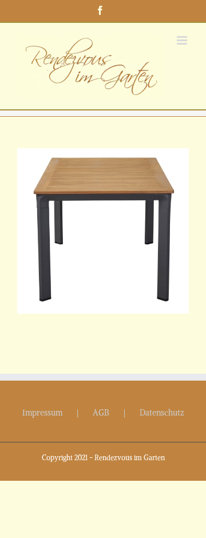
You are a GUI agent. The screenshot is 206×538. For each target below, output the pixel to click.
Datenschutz (162, 413)
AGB (101, 413)
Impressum (42, 413)
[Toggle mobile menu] (183, 40)
